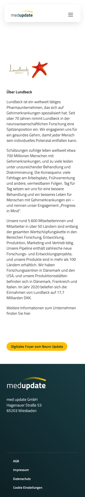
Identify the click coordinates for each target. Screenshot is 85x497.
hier (27, 313)
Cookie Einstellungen (27, 487)
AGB (16, 461)
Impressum (21, 469)
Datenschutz (22, 478)
